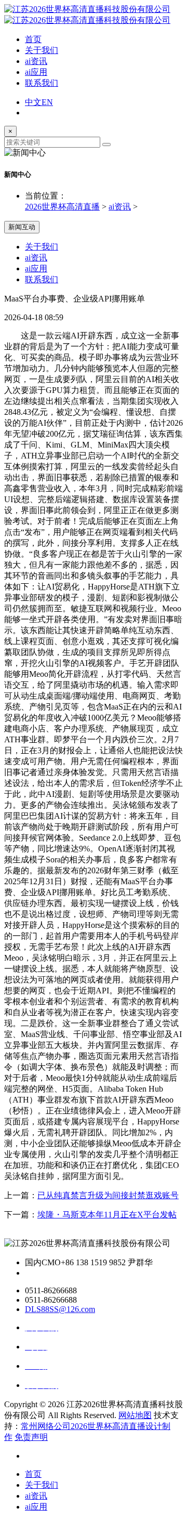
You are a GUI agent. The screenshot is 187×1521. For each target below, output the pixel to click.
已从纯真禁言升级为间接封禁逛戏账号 (108, 1195)
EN (47, 102)
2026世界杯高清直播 (62, 206)
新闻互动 (21, 227)
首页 (33, 39)
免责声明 (31, 1437)
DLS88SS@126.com (60, 1309)
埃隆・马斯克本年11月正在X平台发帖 (107, 1214)
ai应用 (36, 72)
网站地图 (135, 1415)
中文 (33, 102)
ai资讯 (36, 61)
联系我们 (41, 82)
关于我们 (41, 50)
